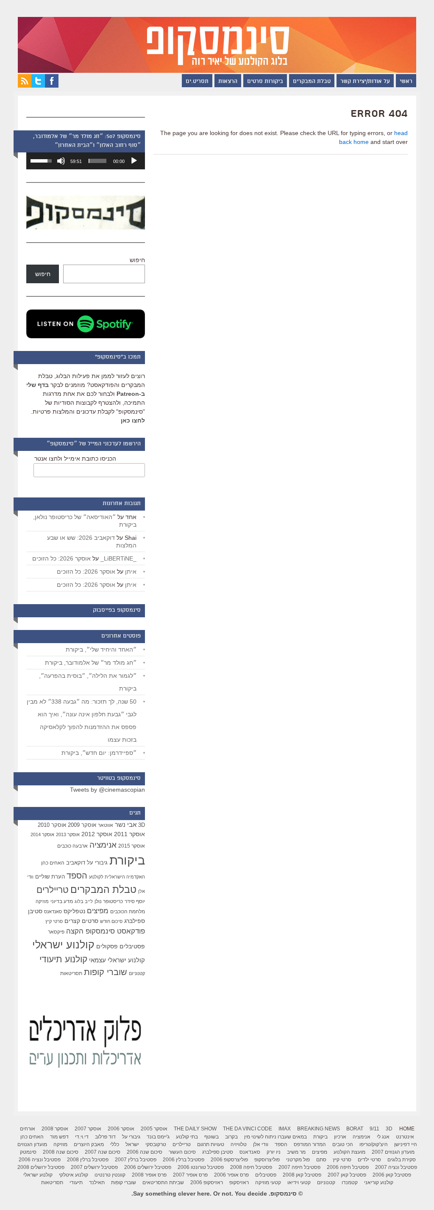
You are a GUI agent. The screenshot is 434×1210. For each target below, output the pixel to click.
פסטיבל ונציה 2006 (40, 1160)
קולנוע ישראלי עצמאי (117, 960)
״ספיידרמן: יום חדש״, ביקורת (98, 752)
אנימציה (103, 844)
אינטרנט (405, 1137)
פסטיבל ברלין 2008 (87, 1160)
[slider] (97, 161)
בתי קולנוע (187, 1137)
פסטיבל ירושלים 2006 (147, 1167)
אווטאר (105, 825)
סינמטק (28, 1152)
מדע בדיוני (61, 901)
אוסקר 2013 (68, 834)
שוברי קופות (105, 972)
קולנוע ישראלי (63, 944)
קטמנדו (350, 1182)
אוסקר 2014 (42, 834)
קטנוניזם (137, 973)
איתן (130, 571)
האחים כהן (52, 863)
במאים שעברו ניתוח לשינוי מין (275, 1137)
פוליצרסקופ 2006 (229, 1160)
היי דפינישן (405, 1144)
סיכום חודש (111, 921)
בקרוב (231, 1137)
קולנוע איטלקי (73, 1175)
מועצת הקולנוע (349, 1152)
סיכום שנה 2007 (102, 1152)
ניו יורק (274, 1152)
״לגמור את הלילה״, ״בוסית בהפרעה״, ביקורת (87, 682)
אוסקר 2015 (131, 846)
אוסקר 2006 (121, 1129)
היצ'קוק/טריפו (373, 1144)
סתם (321, 1160)
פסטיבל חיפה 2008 (251, 1167)
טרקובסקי (155, 1144)
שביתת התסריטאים (163, 1182)
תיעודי (76, 1182)
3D (141, 825)
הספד (77, 875)
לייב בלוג (84, 901)
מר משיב (296, 1152)
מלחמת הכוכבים (127, 911)
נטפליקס (74, 911)
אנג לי (383, 1137)
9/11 (374, 1129)
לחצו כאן (133, 420)
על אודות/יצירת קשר (365, 82)
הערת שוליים (50, 876)
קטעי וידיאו (299, 1182)
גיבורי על (97, 863)
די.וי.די (82, 1137)
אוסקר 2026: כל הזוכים (61, 558)
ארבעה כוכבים (72, 846)
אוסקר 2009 (82, 825)
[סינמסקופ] (217, 36)
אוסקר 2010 (52, 825)
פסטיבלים (132, 946)
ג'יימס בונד (158, 1137)
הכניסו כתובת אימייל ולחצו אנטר (75, 458)
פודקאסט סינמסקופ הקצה (105, 931)
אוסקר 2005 (154, 1129)
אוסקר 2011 (129, 834)
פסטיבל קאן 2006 (392, 1175)
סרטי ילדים (369, 1160)
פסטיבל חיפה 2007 (299, 1167)
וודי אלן (260, 1144)
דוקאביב (75, 863)
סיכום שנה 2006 (144, 1152)
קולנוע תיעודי (63, 959)
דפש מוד (59, 1137)
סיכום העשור (182, 1152)
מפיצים (97, 911)
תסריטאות (71, 973)
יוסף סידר (135, 901)
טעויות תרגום (210, 1144)
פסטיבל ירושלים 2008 (40, 1167)
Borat (354, 1129)
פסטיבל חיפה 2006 (348, 1167)
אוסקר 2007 (88, 1129)
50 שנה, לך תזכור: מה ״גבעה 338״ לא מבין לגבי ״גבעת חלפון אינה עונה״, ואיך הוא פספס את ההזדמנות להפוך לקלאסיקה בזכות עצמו (81, 720)
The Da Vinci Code (247, 1129)
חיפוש (137, 260)
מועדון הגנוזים (32, 1144)
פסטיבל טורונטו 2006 (201, 1167)
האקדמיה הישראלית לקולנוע (117, 876)
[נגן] (134, 161)
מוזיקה (42, 901)
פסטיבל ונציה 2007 (396, 1167)
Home (407, 1129)
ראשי (406, 82)
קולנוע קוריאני (378, 1182)
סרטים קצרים (81, 920)
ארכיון (340, 1137)
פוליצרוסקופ (267, 1160)
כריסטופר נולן (109, 901)
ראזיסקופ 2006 (206, 1182)
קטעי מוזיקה (268, 1182)
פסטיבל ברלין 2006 (183, 1160)
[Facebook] (51, 85)
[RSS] (24, 85)
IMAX (284, 1129)
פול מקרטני (298, 1160)
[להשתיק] (61, 161)
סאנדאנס (53, 911)
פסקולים (107, 946)
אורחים (27, 1129)
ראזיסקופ (239, 1182)
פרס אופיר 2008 (149, 1175)
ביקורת (127, 860)
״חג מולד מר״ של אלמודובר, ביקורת (90, 662)
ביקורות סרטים (265, 82)
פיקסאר (56, 932)
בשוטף (211, 1137)
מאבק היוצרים (89, 1144)
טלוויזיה (239, 1144)
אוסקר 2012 (96, 834)
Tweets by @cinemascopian (107, 789)
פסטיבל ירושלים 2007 (94, 1167)
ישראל (132, 1144)
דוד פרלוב (105, 1137)
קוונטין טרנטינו (110, 1175)
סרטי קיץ (54, 921)
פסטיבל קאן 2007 (347, 1175)
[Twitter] (38, 85)
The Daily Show (195, 1129)
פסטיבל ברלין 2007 (135, 1160)
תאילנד (97, 1182)
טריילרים (52, 890)
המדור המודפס (310, 1144)
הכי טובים (342, 1144)
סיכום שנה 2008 (60, 1152)
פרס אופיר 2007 (190, 1175)
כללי (114, 1144)
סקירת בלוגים (401, 1160)
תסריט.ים (197, 82)
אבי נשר (125, 824)
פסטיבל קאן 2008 (302, 1175)
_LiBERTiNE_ (118, 558)
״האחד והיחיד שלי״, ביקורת (101, 649)
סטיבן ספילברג (217, 1152)
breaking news (318, 1129)
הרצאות (227, 82)
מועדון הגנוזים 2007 (393, 1152)
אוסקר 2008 (55, 1129)
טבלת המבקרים (312, 82)
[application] (85, 160)
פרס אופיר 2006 (231, 1175)
